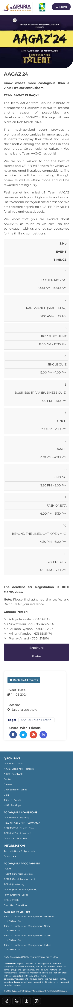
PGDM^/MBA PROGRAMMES (22, 863)
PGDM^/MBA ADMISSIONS (20, 812)
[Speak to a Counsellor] (6, 1001)
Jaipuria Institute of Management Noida (27, 926)
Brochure (36, 648)
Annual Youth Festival (36, 720)
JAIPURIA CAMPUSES (17, 912)
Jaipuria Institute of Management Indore (27, 945)
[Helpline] (16, 1001)
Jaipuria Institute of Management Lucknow (29, 916)
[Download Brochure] (26, 1001)
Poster (37, 656)
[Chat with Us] (37, 1001)
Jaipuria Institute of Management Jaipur (27, 935)
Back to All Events (25, 680)
